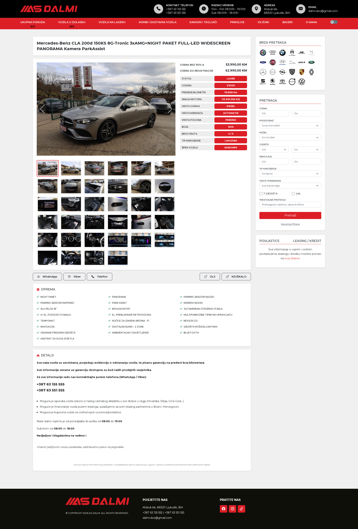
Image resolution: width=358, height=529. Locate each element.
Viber (77, 276)
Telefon (102, 276)
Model (263, 133)
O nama (311, 22)
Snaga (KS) (265, 157)
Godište (264, 145)
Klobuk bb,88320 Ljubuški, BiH (277, 11)
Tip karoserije (268, 169)
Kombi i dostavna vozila (157, 22)
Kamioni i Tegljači (203, 22)
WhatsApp (50, 276)
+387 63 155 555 (176, 9)
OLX (212, 276)
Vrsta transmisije (270, 181)
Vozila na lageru (112, 22)
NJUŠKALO (239, 276)
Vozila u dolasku (71, 22)
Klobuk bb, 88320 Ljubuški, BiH (163, 507)
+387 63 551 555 (176, 13)
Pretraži (290, 215)
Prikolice (237, 22)
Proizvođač (266, 121)
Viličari (263, 22)
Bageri (287, 22)
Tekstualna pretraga (272, 200)
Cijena (263, 109)
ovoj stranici (292, 258)
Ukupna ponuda (32, 22)
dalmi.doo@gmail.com (323, 11)
